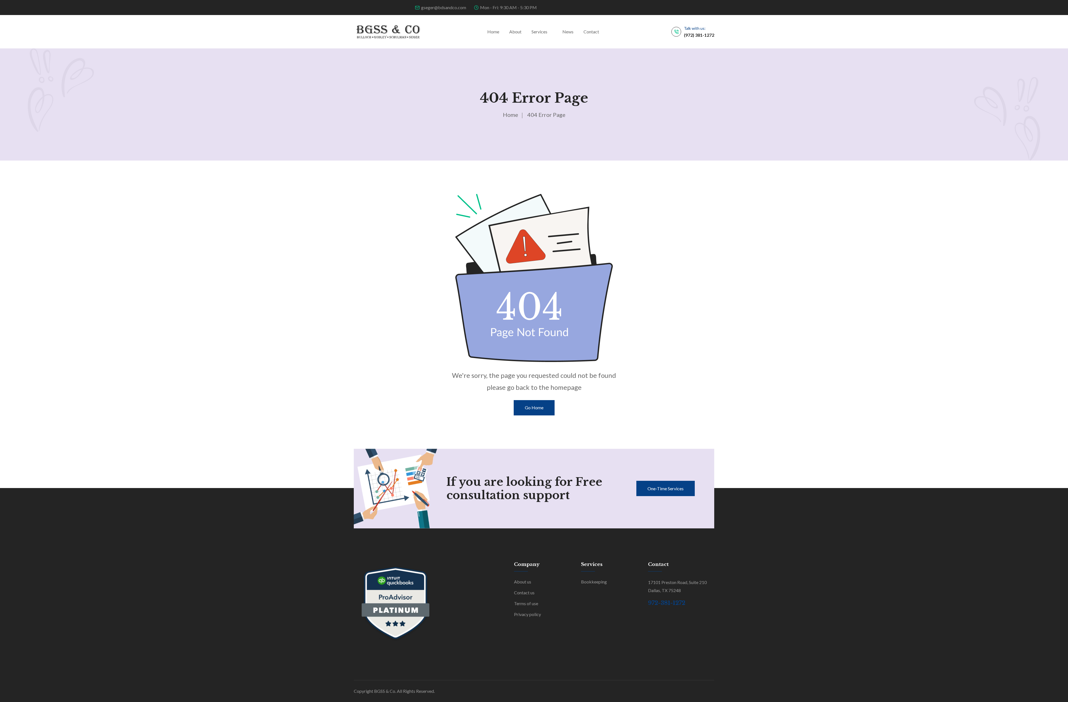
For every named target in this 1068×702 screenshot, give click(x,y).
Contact (591, 31)
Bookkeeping (594, 581)
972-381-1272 (666, 603)
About (515, 31)
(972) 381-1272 (699, 35)
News (567, 31)
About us (522, 581)
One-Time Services (665, 488)
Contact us (524, 592)
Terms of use (526, 603)
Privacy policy (527, 614)
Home (493, 31)
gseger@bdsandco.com (443, 7)
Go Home (534, 407)
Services (539, 31)
